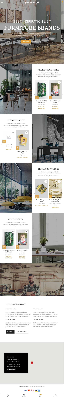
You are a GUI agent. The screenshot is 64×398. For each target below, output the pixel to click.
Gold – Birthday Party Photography (55, 200)
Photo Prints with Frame (55, 101)
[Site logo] (32, 2)
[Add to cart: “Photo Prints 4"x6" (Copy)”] (17, 148)
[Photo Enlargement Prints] (41, 188)
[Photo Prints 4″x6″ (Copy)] (22, 140)
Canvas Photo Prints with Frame (41, 101)
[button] (1, 31)
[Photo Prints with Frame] (55, 89)
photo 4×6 (9, 145)
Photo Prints (55, 104)
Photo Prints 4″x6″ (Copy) (22, 152)
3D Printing (9, 147)
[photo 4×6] (8, 136)
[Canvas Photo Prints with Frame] (41, 89)
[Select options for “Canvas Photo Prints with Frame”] (37, 97)
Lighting (22, 155)
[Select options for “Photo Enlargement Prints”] (37, 196)
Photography (53, 203)
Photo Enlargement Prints (41, 200)
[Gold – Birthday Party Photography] (55, 188)
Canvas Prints (41, 104)
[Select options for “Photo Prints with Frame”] (50, 97)
